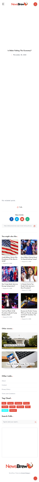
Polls (20, 207)
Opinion (5, 410)
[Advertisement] (19, 27)
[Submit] (35, 422)
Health (12, 407)
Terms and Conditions (8, 393)
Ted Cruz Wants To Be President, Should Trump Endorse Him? (9, 313)
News (27, 407)
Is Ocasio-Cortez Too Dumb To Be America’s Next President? (27, 286)
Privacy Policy (6, 389)
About (4, 381)
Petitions (13, 410)
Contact (4, 385)
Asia (4, 403)
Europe (10, 403)
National (20, 407)
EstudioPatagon (25, 473)
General (5, 407)
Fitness (26, 403)
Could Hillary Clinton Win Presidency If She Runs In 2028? (9, 259)
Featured (18, 403)
